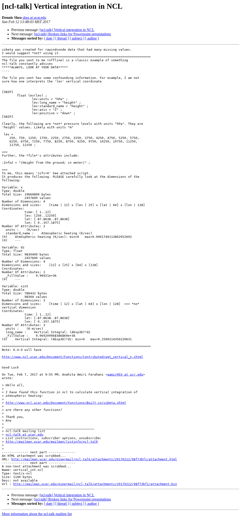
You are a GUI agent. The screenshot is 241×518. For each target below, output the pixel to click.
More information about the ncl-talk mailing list (37, 514)
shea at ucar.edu (34, 18)
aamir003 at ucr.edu (125, 374)
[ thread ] (62, 38)
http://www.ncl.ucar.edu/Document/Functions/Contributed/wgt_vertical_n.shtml (72, 357)
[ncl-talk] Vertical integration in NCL (67, 30)
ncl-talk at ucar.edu (24, 434)
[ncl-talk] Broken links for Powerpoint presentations (72, 34)
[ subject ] (77, 38)
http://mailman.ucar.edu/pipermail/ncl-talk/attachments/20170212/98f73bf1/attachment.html (94, 459)
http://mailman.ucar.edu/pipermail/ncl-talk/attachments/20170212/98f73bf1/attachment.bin (95, 484)
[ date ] (49, 38)
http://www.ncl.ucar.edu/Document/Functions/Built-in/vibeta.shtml (66, 403)
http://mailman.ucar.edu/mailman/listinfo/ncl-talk (52, 441)
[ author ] (92, 38)
